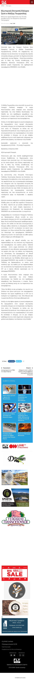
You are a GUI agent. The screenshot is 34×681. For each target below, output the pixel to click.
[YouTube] (14, 655)
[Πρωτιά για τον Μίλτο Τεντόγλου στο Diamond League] (9, 407)
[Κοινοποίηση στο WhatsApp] (23, 655)
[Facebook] (11, 655)
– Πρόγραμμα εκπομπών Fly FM (9, 644)
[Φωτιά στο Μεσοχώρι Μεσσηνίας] (24, 427)
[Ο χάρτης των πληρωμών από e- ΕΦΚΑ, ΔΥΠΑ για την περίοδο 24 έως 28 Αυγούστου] (24, 407)
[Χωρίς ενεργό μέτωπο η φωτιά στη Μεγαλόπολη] (9, 389)
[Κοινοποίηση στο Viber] (20, 655)
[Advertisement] (17, 86)
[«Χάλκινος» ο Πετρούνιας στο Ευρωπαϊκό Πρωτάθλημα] (24, 389)
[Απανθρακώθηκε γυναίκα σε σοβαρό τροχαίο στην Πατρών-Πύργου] (9, 427)
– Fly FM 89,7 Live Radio (7, 641)
